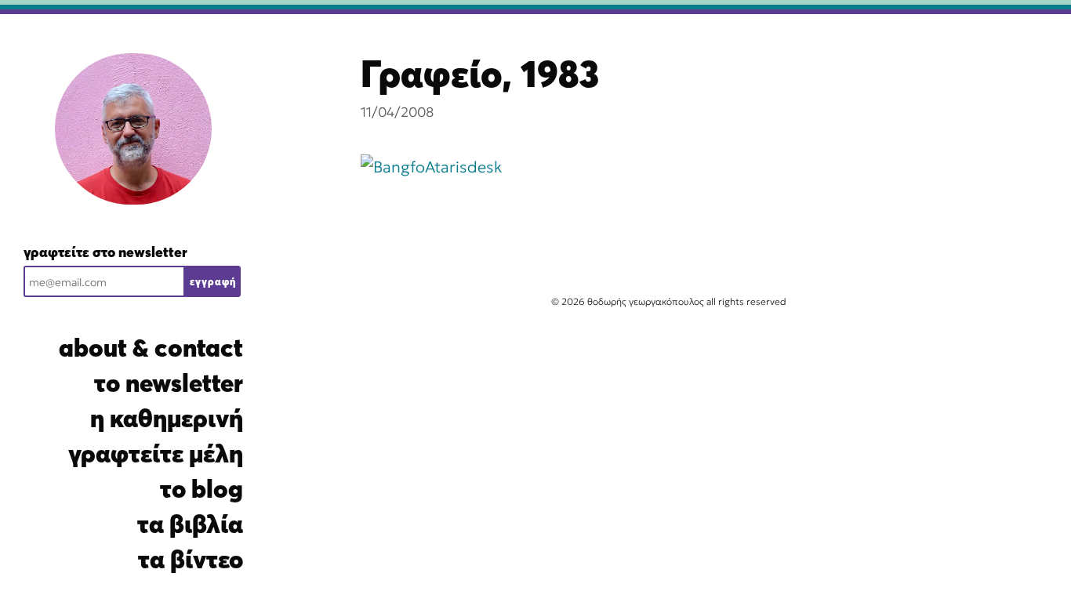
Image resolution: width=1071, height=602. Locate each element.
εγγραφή (213, 281)
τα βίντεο (190, 559)
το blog (201, 488)
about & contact (151, 347)
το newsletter (168, 383)
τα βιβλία (190, 524)
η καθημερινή (166, 418)
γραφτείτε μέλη (155, 453)
